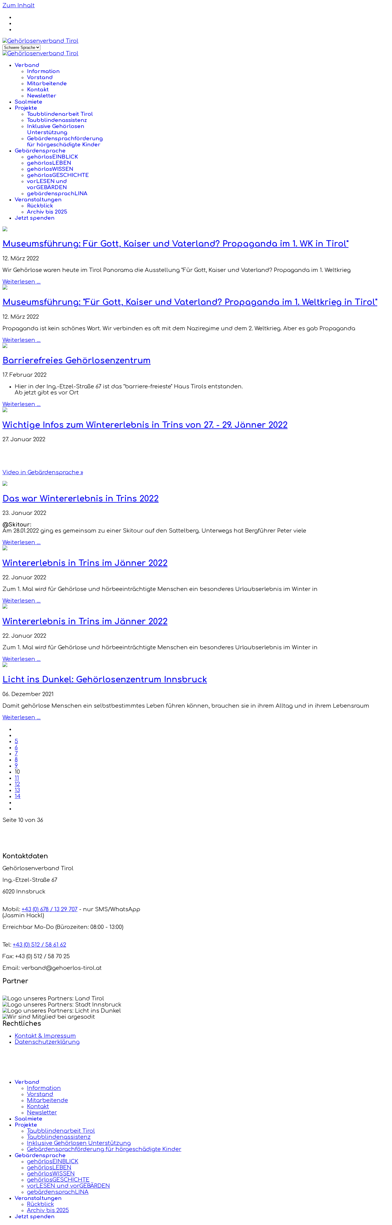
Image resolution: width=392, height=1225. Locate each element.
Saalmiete (28, 102)
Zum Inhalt (18, 5)
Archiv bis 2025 (47, 212)
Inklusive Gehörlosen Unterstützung (55, 129)
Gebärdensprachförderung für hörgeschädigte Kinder (65, 142)
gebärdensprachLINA (57, 193)
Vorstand (40, 77)
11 (17, 778)
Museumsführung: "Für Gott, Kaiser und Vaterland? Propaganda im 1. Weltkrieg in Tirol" (189, 302)
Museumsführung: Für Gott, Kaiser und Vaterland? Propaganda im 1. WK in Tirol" (175, 243)
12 (17, 784)
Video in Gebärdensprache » (42, 472)
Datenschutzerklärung (47, 1042)
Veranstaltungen (38, 200)
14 (18, 796)
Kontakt (38, 90)
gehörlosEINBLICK (52, 157)
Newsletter (41, 96)
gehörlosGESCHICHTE (58, 175)
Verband (27, 65)
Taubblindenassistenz (57, 120)
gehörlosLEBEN (49, 163)
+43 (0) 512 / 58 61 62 (39, 945)
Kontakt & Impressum (45, 1036)
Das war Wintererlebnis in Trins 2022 (80, 498)
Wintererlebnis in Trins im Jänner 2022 (85, 563)
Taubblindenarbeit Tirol (60, 114)
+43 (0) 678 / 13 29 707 (49, 909)
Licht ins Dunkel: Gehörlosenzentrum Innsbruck (104, 679)
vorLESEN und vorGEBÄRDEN (47, 184)
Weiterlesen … (21, 282)
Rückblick (40, 206)
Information (43, 71)
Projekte (26, 108)
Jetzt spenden (35, 218)
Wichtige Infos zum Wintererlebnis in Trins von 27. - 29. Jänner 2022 (145, 425)
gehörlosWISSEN (50, 169)
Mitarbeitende (47, 83)
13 (17, 790)
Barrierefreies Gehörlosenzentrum (76, 360)
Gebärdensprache (40, 151)
